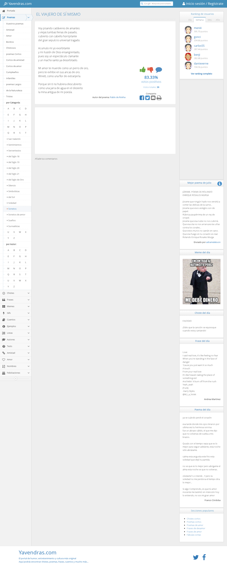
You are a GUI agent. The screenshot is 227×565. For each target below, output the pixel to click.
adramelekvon (213, 242)
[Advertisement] (105, 130)
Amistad (10, 29)
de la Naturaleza (14, 90)
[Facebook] (142, 98)
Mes (210, 19)
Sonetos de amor (16, 214)
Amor (9, 35)
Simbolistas (14, 191)
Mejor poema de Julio (199, 182)
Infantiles (10, 78)
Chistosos (11, 47)
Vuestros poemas (14, 23)
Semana (200, 19)
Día (190, 19)
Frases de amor (194, 531)
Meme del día (202, 252)
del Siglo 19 (13, 162)
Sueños (12, 220)
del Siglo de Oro (16, 179)
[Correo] (153, 98)
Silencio (12, 185)
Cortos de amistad (15, 59)
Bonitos (10, 41)
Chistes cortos (193, 518)
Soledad (12, 202)
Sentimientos (14, 144)
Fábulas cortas (194, 534)
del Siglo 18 (13, 156)
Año (218, 19)
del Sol (11, 197)
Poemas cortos (194, 521)
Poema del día (202, 409)
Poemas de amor (195, 525)
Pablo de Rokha (117, 97)
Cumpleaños (12, 72)
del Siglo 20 (13, 168)
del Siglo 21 (13, 173)
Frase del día (202, 340)
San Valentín (14, 138)
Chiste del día (202, 312)
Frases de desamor (196, 528)
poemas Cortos (13, 54)
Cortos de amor (14, 66)
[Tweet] (148, 98)
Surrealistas (14, 226)
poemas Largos (13, 84)
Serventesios (14, 150)
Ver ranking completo (201, 73)
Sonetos (12, 208)
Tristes (9, 96)
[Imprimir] (159, 98)
